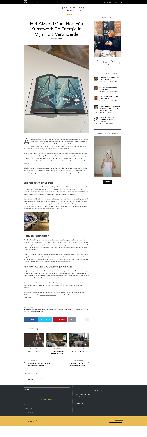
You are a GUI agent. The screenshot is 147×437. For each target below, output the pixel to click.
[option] (34, 342)
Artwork (44, 309)
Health (37, 2)
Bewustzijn (50, 309)
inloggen (30, 379)
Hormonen (45, 2)
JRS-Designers (119, 420)
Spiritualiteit (55, 2)
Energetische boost (59, 309)
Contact (63, 2)
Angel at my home (36, 309)
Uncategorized (56, 20)
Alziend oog (27, 309)
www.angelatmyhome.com (48, 295)
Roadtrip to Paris (34, 351)
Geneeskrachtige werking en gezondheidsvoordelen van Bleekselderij (109, 108)
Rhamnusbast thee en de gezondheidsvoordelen (77, 363)
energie (66, 309)
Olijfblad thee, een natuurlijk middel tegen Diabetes (109, 120)
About (31, 2)
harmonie (71, 309)
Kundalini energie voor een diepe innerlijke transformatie (39, 363)
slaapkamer (31, 311)
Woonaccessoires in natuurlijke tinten (57, 352)
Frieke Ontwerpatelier (115, 422)
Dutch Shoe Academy (79, 351)
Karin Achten (58, 38)
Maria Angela (78, 309)
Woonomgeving (39, 311)
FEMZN (77, 396)
